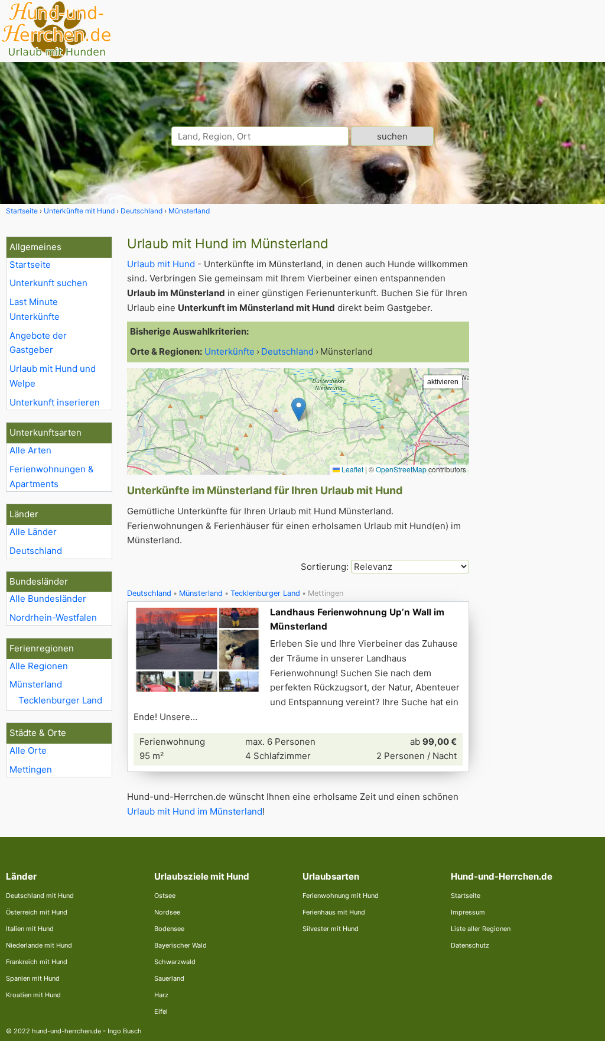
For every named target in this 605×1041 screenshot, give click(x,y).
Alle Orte (28, 750)
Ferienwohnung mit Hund (340, 895)
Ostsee (164, 895)
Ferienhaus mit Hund (333, 912)
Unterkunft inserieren (54, 402)
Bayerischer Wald (180, 945)
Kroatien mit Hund (33, 995)
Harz (161, 995)
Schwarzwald (175, 962)
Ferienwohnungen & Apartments (51, 476)
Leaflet (351, 469)
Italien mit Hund (30, 929)
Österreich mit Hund (36, 912)
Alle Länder (33, 531)
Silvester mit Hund (330, 929)
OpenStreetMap (401, 469)
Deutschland (35, 550)
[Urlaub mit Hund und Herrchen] (56, 57)
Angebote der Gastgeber (38, 343)
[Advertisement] (540, 413)
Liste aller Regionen (480, 929)
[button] (298, 409)
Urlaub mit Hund (161, 264)
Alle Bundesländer (47, 598)
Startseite (30, 264)
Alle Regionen (38, 666)
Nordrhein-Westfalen (53, 617)
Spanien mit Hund (33, 978)
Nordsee (167, 912)
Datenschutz (470, 945)
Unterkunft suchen (48, 282)
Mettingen (30, 769)
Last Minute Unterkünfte (34, 309)
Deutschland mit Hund (40, 895)
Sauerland (169, 978)
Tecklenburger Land (60, 700)
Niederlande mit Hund (39, 945)
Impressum (468, 912)
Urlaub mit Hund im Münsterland (194, 811)
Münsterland (35, 684)
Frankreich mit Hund (36, 962)
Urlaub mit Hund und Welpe (52, 376)
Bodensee (169, 929)
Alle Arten (30, 450)
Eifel (161, 1011)
